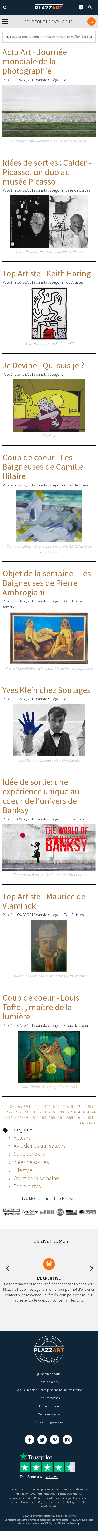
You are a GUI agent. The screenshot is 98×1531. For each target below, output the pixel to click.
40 (76, 1112)
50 (30, 1117)
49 (26, 1117)
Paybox (52, 1523)
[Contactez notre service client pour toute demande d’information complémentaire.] (5, 8)
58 (67, 1117)
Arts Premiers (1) (47, 1493)
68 (91, 1122)
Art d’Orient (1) (81, 1489)
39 (71, 1112)
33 (44, 1112)
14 (48, 1106)
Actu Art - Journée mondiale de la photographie (34, 61)
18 (67, 1106)
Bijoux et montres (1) (21, 1498)
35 (53, 1112)
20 (76, 1106)
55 (53, 1117)
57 (62, 1117)
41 (80, 1112)
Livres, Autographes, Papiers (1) (72, 1498)
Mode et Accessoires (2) (24, 1502)
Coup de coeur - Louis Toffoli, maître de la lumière (40, 1007)
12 (39, 1106)
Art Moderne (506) (26, 1493)
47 (17, 1117)
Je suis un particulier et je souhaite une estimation (49, 1390)
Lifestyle (22, 1170)
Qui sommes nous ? (49, 1374)
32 (39, 1112)
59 (71, 1117)
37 (62, 1112)
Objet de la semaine (35, 1178)
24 (94, 1106)
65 (77, 1122)
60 (76, 1117)
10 (30, 1106)
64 (94, 1117)
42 (85, 1112)
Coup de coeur (76, 485)
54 (48, 1117)
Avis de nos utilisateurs (39, 1145)
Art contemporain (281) (41, 1489)
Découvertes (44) (43, 1498)
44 (94, 1112)
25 (8, 1112)
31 (35, 1112)
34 (48, 1112)
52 (39, 1117)
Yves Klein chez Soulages (46, 690)
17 (62, 1106)
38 (67, 1112)
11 (35, 1106)
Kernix (73, 1523)
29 (26, 1112)
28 (21, 1112)
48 (21, 1117)
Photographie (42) (76, 1502)
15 (53, 1106)
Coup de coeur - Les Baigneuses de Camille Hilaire (42, 466)
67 (86, 1122)
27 (17, 1112)
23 (89, 1106)
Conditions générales (49, 1422)
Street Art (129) (49, 1505)
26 (12, 1112)
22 (85, 1106)
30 (30, 1112)
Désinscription (49, 1406)
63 (89, 1117)
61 (80, 1117)
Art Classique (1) (18, 1489)
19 (71, 1106)
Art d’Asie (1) (64, 1489)
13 (44, 1106)
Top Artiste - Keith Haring (46, 273)
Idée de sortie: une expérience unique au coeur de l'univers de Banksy (40, 796)
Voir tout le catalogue (49, 21)
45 (8, 1117)
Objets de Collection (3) (51, 1502)
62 (85, 1117)
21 (80, 1106)
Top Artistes (74, 282)
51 (35, 1117)
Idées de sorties (77, 190)
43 (89, 1112)
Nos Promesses (49, 1398)
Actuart (70, 79)
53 (44, 1117)
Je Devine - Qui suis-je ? (43, 365)
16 (57, 1106)
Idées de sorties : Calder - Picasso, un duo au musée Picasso (46, 172)
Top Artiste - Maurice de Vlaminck (43, 901)
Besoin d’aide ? (49, 1382)
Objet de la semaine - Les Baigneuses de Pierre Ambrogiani (46, 582)
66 (82, 1122)
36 (57, 1112)
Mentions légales (49, 1414)
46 (12, 1117)
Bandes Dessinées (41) (70, 1493)
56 (57, 1117)
